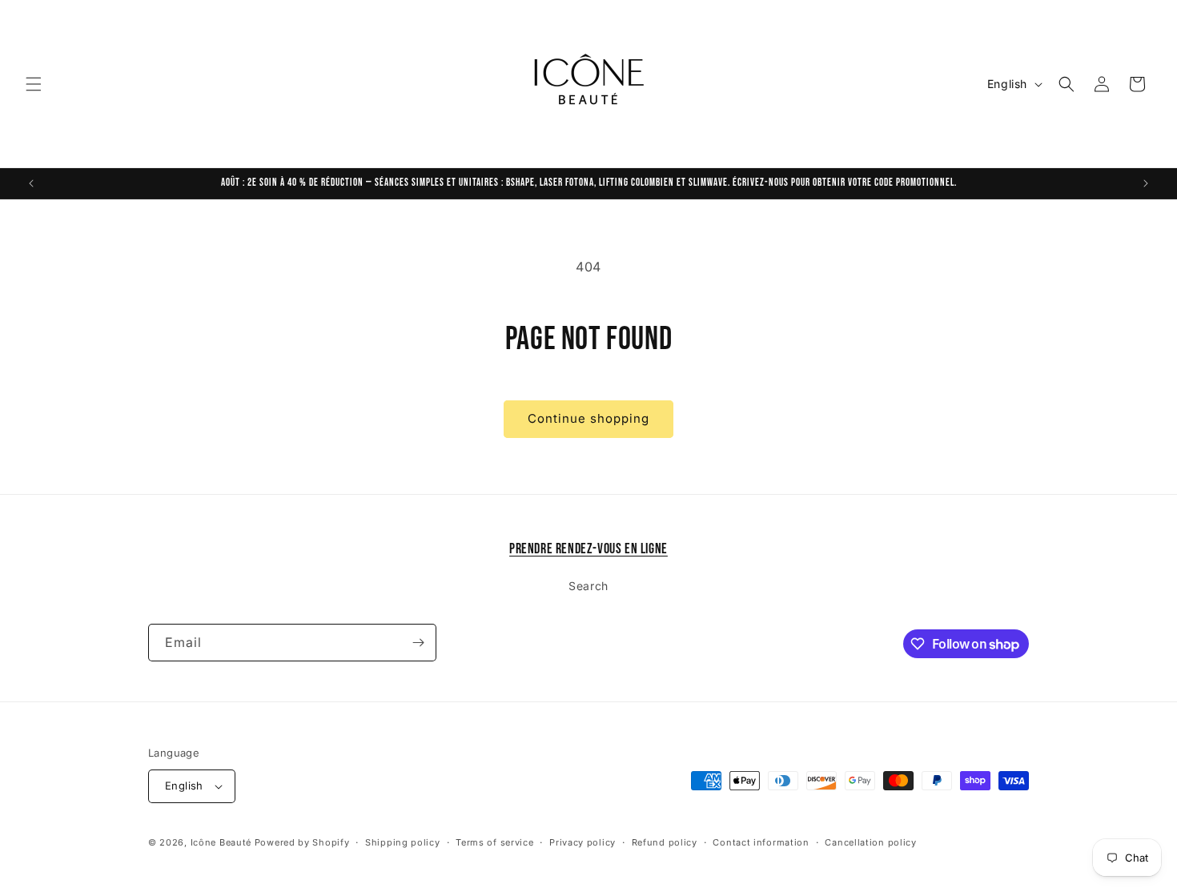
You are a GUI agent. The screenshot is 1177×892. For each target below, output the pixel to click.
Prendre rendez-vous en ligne (588, 548)
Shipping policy (402, 842)
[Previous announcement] (31, 183)
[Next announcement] (1145, 183)
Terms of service (494, 842)
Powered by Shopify (302, 842)
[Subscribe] (418, 642)
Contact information (761, 842)
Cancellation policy (870, 842)
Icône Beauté (221, 842)
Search (588, 586)
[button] (33, 84)
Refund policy (664, 842)
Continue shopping (588, 418)
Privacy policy (582, 842)
